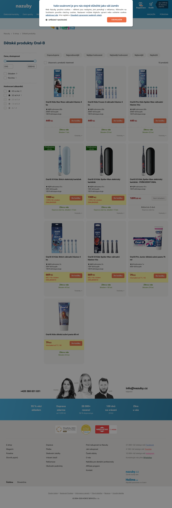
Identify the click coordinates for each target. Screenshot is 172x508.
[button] (56, 20)
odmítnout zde (52, 15)
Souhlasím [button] (117, 20)
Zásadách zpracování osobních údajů (86, 15)
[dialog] (86, 13)
